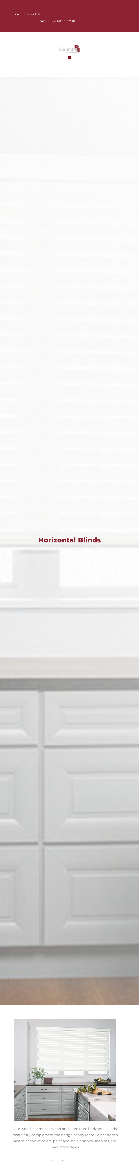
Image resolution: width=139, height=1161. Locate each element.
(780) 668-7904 (66, 21)
